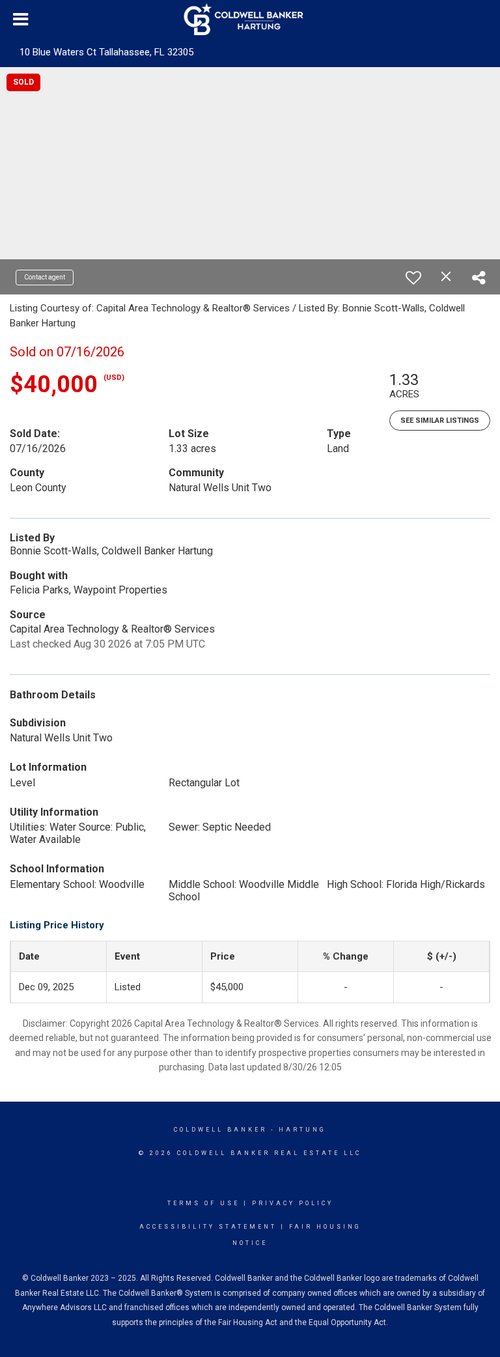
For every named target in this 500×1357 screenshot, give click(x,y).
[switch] (413, 277)
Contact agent (44, 277)
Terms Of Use (203, 1203)
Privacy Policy (292, 1203)
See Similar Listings (439, 420)
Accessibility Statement (208, 1226)
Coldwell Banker (220, 1129)
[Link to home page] (250, 19)
